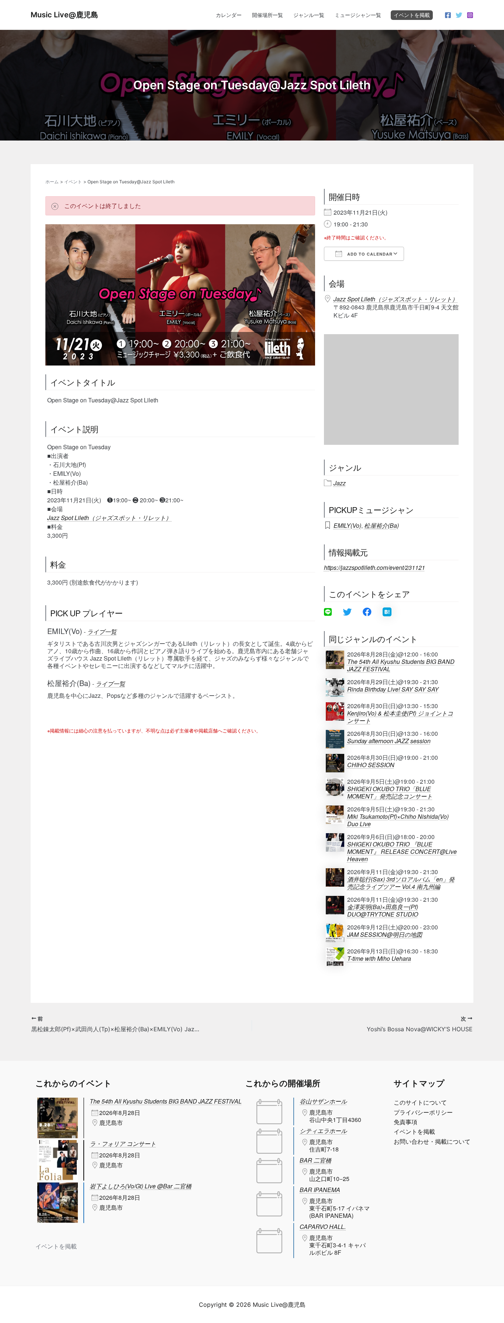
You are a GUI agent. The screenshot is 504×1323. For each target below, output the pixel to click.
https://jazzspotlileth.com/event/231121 (374, 567)
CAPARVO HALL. (323, 1226)
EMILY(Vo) (347, 525)
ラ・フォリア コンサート (123, 1143)
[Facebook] (448, 15)
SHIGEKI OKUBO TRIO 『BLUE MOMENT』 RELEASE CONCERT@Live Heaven (402, 852)
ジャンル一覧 (308, 15)
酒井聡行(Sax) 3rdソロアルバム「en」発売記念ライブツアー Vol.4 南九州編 (401, 883)
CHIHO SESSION (370, 765)
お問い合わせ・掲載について (432, 1141)
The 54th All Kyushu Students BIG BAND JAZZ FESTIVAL (401, 665)
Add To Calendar (369, 254)
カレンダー (229, 15)
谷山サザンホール (323, 1101)
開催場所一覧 (267, 15)
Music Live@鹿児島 (64, 14)
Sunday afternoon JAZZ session (389, 741)
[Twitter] (459, 15)
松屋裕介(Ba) (381, 525)
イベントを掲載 (412, 15)
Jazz (340, 483)
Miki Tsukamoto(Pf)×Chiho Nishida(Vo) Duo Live (398, 820)
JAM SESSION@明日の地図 (384, 934)
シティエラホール (323, 1130)
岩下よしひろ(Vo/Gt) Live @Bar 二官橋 (140, 1186)
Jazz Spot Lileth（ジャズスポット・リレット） (109, 517)
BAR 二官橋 (315, 1160)
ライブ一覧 (102, 631)
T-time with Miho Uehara (379, 958)
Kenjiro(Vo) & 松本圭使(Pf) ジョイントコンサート (400, 717)
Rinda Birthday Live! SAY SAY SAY (393, 689)
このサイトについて (420, 1102)
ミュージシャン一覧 (358, 15)
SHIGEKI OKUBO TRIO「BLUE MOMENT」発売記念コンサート (389, 792)
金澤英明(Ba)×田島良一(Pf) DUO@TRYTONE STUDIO (382, 910)
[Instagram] (470, 15)
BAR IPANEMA (320, 1189)
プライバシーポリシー (423, 1112)
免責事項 (405, 1122)
